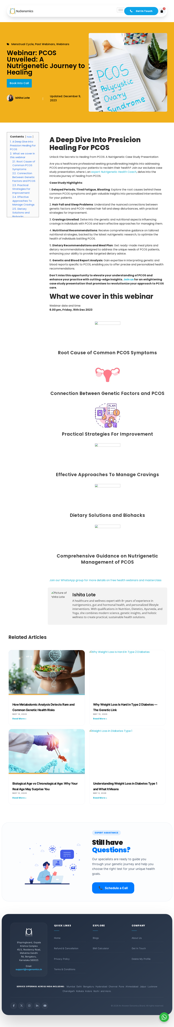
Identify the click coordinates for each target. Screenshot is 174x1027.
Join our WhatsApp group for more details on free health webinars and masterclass (105, 580)
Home (57, 938)
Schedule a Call (113, 888)
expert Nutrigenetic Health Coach (113, 172)
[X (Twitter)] (21, 1005)
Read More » (19, 718)
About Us (137, 938)
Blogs (96, 938)
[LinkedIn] (37, 1005)
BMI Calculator (101, 948)
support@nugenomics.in (29, 969)
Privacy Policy (62, 959)
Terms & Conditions (64, 969)
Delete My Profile (141, 959)
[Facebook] (13, 1005)
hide (29, 136)
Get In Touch (139, 948)
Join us (128, 279)
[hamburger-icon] (121, 9)
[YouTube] (45, 1005)
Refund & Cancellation (66, 948)
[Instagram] (29, 1005)
